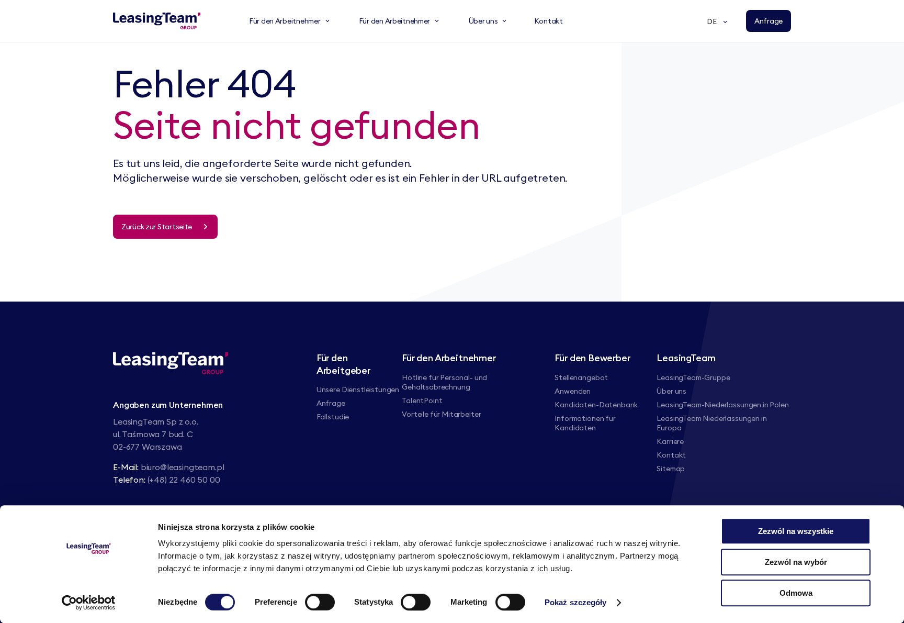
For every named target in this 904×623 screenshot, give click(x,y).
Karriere (670, 441)
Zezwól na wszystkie (795, 531)
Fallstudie (333, 416)
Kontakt (671, 455)
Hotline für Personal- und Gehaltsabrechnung (444, 382)
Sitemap (671, 468)
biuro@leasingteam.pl (182, 467)
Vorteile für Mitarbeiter (441, 414)
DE (712, 21)
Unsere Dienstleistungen (358, 389)
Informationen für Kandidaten (585, 423)
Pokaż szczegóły (576, 602)
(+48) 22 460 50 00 (184, 479)
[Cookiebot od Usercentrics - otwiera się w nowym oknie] (88, 602)
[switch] (320, 602)
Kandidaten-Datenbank (596, 404)
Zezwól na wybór (796, 562)
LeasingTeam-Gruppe (693, 377)
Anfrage (331, 403)
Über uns (671, 391)
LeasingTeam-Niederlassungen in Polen (722, 404)
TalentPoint (422, 400)
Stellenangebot (581, 377)
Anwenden (573, 391)
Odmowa (795, 592)
